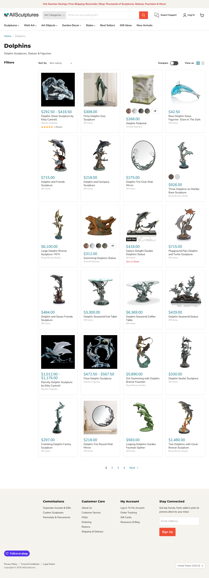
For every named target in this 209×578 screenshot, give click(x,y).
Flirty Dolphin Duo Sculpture (94, 117)
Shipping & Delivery (92, 531)
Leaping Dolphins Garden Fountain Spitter (141, 445)
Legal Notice (49, 564)
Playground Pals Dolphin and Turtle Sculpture (183, 252)
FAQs (85, 517)
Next (132, 468)
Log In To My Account (132, 507)
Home (7, 36)
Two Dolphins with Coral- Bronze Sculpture (184, 445)
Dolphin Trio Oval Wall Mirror (139, 183)
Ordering (86, 522)
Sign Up (167, 532)
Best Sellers (107, 25)
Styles (90, 25)
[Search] (143, 15)
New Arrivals (145, 25)
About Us (87, 507)
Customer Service (91, 512)
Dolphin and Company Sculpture (96, 183)
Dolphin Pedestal (136, 123)
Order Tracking (129, 512)
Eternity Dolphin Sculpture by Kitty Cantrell (56, 383)
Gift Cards (126, 517)
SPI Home (88, 123)
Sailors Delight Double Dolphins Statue (139, 252)
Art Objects (48, 25)
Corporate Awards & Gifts (57, 507)
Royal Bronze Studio (178, 195)
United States (188, 565)
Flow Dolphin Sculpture (98, 378)
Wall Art (29, 25)
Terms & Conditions (30, 564)
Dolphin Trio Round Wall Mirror (98, 445)
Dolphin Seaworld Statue (183, 316)
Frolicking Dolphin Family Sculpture (56, 445)
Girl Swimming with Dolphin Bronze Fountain (143, 380)
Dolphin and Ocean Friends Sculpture (57, 318)
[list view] (202, 63)
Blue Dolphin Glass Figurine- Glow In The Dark (185, 117)
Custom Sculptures (53, 512)
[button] (189, 15)
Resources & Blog (130, 522)
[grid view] (198, 63)
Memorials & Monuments (56, 517)
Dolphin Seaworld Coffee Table (141, 318)
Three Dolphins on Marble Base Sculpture (184, 190)
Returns (86, 526)
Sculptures (11, 25)
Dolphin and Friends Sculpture (53, 183)
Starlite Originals (49, 123)
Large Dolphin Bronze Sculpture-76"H (54, 252)
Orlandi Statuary (134, 126)
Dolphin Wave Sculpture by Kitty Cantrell (57, 117)
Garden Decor (71, 25)
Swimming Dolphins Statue (100, 258)
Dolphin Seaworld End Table (100, 316)
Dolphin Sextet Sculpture (183, 378)
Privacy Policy (10, 564)
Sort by (42, 63)
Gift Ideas (126, 25)
